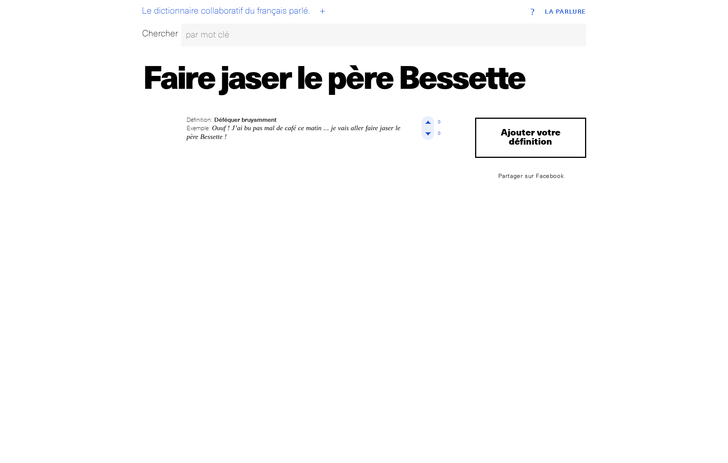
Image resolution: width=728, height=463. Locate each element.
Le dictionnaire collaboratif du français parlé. (226, 11)
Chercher (160, 33)
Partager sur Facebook (531, 176)
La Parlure (565, 12)
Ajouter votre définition (530, 136)
